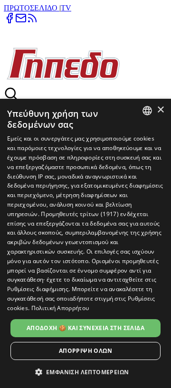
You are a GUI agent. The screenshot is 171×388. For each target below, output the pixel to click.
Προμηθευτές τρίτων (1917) (80, 214)
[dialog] (85, 243)
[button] (85, 371)
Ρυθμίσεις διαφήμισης (37, 289)
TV (66, 8)
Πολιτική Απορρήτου (60, 308)
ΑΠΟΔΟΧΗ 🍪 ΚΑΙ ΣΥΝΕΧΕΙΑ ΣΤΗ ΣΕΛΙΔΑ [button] (85, 328)
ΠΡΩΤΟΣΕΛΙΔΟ (31, 8)
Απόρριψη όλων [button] (85, 351)
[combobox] (147, 110)
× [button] (160, 110)
